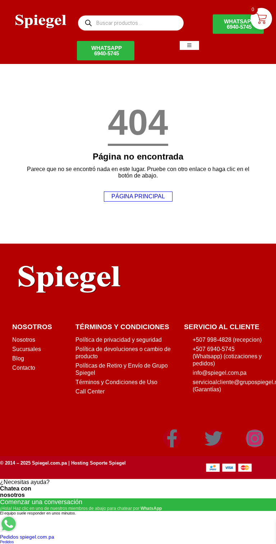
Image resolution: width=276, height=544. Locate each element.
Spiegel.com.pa (49, 463)
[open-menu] (189, 45)
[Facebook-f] (172, 438)
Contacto (23, 368)
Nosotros (23, 340)
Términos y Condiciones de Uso (116, 382)
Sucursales (26, 349)
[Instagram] (255, 438)
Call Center (90, 391)
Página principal (138, 196)
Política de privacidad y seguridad (118, 340)
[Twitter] (213, 438)
